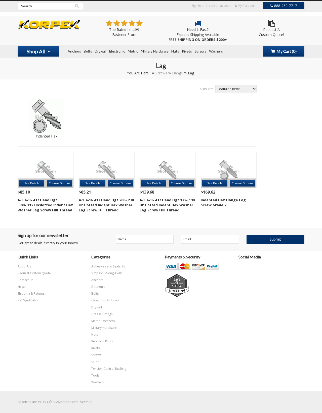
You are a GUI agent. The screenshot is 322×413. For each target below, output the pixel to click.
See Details (31, 183)
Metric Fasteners (103, 321)
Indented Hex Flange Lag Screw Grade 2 (223, 202)
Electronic (117, 51)
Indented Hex (46, 136)
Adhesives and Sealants (108, 266)
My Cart (286, 51)
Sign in (196, 6)
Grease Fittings (101, 314)
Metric (133, 51)
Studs (95, 362)
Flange (177, 73)
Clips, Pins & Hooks (105, 300)
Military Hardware (155, 51)
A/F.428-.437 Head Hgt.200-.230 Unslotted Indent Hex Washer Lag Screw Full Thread (106, 205)
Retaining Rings (102, 341)
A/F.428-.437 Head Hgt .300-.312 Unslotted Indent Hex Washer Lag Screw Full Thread (45, 205)
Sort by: (206, 89)
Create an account (218, 6)
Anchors (74, 51)
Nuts (175, 51)
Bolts (88, 51)
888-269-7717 (285, 5)
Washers (216, 51)
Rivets (187, 51)
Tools (95, 375)
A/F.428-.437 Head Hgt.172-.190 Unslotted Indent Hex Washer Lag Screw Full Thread (167, 205)
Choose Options (59, 183)
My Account (245, 6)
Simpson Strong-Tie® (106, 273)
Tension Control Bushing (108, 368)
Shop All (37, 51)
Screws (200, 51)
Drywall (100, 51)
